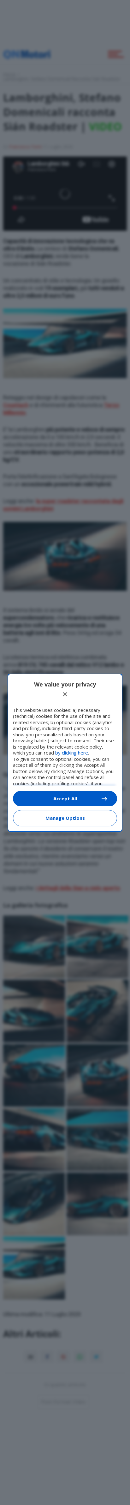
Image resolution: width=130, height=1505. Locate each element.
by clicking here (71, 753)
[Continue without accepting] (65, 694)
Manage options (65, 818)
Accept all (65, 798)
